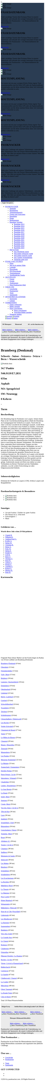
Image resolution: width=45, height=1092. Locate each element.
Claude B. (8, 535)
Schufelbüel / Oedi (7, 823)
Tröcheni (4, 712)
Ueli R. (7, 555)
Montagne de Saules (8, 856)
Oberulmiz (4, 667)
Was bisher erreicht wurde (23, 255)
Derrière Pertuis (6, 771)
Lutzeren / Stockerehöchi (9, 682)
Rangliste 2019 (19, 236)
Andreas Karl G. (11, 539)
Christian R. (9, 545)
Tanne (3, 734)
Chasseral (4, 741)
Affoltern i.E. (5, 841)
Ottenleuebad (5, 689)
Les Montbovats (6, 919)
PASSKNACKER (11, 206)
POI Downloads (15, 271)
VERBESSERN (11, 303)
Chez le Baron (6, 997)
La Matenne (5, 893)
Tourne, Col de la (7, 845)
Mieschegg (4, 986)
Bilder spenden (15, 306)
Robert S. (8, 568)
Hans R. (8, 561)
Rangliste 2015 (19, 228)
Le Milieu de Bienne (8, 737)
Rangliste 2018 (19, 234)
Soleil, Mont (5, 797)
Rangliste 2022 (19, 242)
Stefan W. (8, 543)
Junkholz (4, 819)
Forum (12, 279)
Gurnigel (4, 700)
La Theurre (5, 889)
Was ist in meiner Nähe (18, 265)
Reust (3, 837)
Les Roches (5, 723)
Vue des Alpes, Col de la (9, 808)
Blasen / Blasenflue (7, 745)
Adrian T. (8, 563)
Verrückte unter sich (21, 259)
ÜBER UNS (9, 287)
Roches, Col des (6, 960)
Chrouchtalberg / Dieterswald (11, 719)
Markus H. (9, 570)
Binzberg (4, 867)
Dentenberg (5, 686)
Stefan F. (8, 551)
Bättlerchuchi (5, 967)
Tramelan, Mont (6, 834)
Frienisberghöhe (6, 671)
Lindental (4, 693)
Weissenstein (5, 904)
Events (12, 281)
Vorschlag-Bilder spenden (23, 312)
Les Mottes (5, 863)
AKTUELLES (10, 277)
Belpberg (4, 678)
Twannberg (5, 708)
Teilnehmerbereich (16, 212)
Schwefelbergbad (7, 704)
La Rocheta (5, 882)
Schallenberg (5, 874)
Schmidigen (5, 871)
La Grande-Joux (6, 937)
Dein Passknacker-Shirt (18, 285)
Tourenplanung (15, 273)
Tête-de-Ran (5, 812)
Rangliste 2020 (19, 238)
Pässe (11, 263)
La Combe (4, 982)
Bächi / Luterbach (7, 697)
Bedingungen (14, 220)
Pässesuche (5, 26)
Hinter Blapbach (6, 900)
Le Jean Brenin (6, 789)
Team (11, 293)
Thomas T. (9, 559)
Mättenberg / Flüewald (8, 908)
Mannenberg (5, 752)
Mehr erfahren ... (8, 330)
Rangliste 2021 (19, 240)
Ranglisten (13, 216)
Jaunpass (4, 800)
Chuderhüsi (5, 782)
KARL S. (8, 541)
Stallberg (4, 852)
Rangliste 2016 (19, 230)
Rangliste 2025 (19, 248)
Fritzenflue (4, 952)
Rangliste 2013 (19, 224)
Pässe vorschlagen (16, 308)
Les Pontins (5, 756)
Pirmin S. (8, 564)
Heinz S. (8, 547)
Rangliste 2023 (19, 244)
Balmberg (4, 930)
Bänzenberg (5, 826)
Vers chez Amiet (6, 934)
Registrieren (14, 210)
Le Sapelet (4, 974)
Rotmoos (4, 945)
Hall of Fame (14, 250)
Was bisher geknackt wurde (23, 254)
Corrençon (4, 971)
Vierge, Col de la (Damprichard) (12, 963)
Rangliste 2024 (19, 246)
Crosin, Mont (5, 804)
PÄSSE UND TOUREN (14, 261)
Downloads (14, 269)
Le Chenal (4, 941)
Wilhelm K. (9, 537)
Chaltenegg (5, 949)
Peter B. (8, 572)
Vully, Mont (5, 675)
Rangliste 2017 (19, 232)
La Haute (4, 793)
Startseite (13, 208)
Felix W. (8, 549)
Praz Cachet (5, 897)
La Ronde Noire (6, 993)
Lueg (2, 815)
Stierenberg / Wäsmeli (8, 778)
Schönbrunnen (6, 715)
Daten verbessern (16, 305)
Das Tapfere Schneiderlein (23, 257)
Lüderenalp (5, 915)
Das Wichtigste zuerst (21, 252)
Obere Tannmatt (6, 989)
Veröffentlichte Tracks (17, 275)
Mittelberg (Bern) (7, 886)
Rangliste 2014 (19, 226)
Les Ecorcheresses (7, 878)
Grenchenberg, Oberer (8, 830)
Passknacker (5, 159)
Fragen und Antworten (17, 214)
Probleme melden (16, 314)
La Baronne (5, 923)
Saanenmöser (5, 926)
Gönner (12, 301)
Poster (12, 218)
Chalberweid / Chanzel (9, 978)
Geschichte (13, 289)
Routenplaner (5, 93)
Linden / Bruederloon (8, 786)
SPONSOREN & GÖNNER (15, 297)
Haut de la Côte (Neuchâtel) (10, 912)
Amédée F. (9, 566)
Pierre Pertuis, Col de (8, 774)
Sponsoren (13, 299)
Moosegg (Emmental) (8, 760)
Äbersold (4, 749)
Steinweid (4, 860)
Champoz (4, 849)
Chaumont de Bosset (8, 730)
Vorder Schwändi (7, 726)
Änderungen (14, 283)
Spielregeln (13, 295)
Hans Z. (8, 557)
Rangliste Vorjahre (16, 222)
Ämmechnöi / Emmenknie (10, 767)
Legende (13, 267)
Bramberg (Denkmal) (8, 663)
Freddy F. (8, 553)
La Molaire (5, 763)
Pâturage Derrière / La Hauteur (11, 956)
